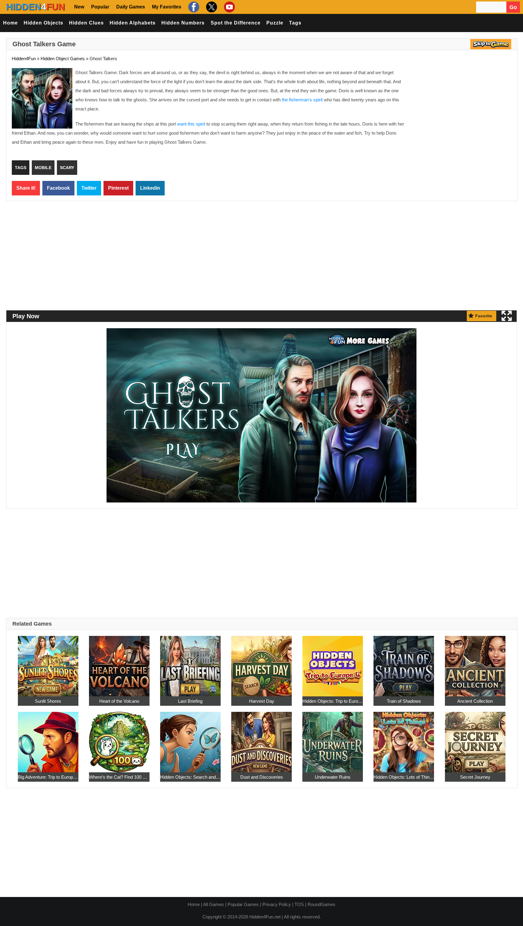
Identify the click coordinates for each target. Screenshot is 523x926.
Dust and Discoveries (261, 777)
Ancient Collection (475, 701)
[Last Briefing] (190, 662)
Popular (100, 6)
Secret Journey (475, 777)
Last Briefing (190, 701)
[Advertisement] (461, 112)
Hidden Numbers (183, 22)
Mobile (43, 167)
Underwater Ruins (332, 777)
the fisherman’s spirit (302, 99)
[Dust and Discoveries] (261, 738)
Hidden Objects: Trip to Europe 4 (332, 701)
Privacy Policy (276, 904)
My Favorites (166, 6)
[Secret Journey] (475, 738)
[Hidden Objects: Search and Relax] (190, 738)
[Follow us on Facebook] (193, 7)
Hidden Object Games (63, 58)
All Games (213, 904)
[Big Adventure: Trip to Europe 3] (48, 738)
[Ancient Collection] (475, 662)
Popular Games (243, 904)
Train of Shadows (404, 701)
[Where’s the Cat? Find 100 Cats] (119, 738)
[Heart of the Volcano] (119, 662)
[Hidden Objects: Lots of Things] (403, 738)
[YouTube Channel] (228, 7)
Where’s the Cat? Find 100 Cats (119, 777)
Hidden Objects (43, 22)
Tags (295, 22)
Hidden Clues (86, 22)
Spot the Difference (236, 22)
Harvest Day (261, 701)
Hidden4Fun (24, 58)
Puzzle (274, 22)
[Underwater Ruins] (332, 738)
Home (10, 22)
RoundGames (321, 904)
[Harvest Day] (261, 662)
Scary (67, 167)
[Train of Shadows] (403, 662)
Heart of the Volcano (119, 701)
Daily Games (130, 6)
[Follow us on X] (210, 7)
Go (513, 7)
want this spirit (191, 123)
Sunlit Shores (48, 701)
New (79, 6)
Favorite (483, 315)
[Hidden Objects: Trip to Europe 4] (332, 662)
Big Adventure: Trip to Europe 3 (48, 777)
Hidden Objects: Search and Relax (190, 777)
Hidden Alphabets (133, 22)
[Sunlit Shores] (48, 662)
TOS (299, 904)
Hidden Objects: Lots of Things (403, 777)
